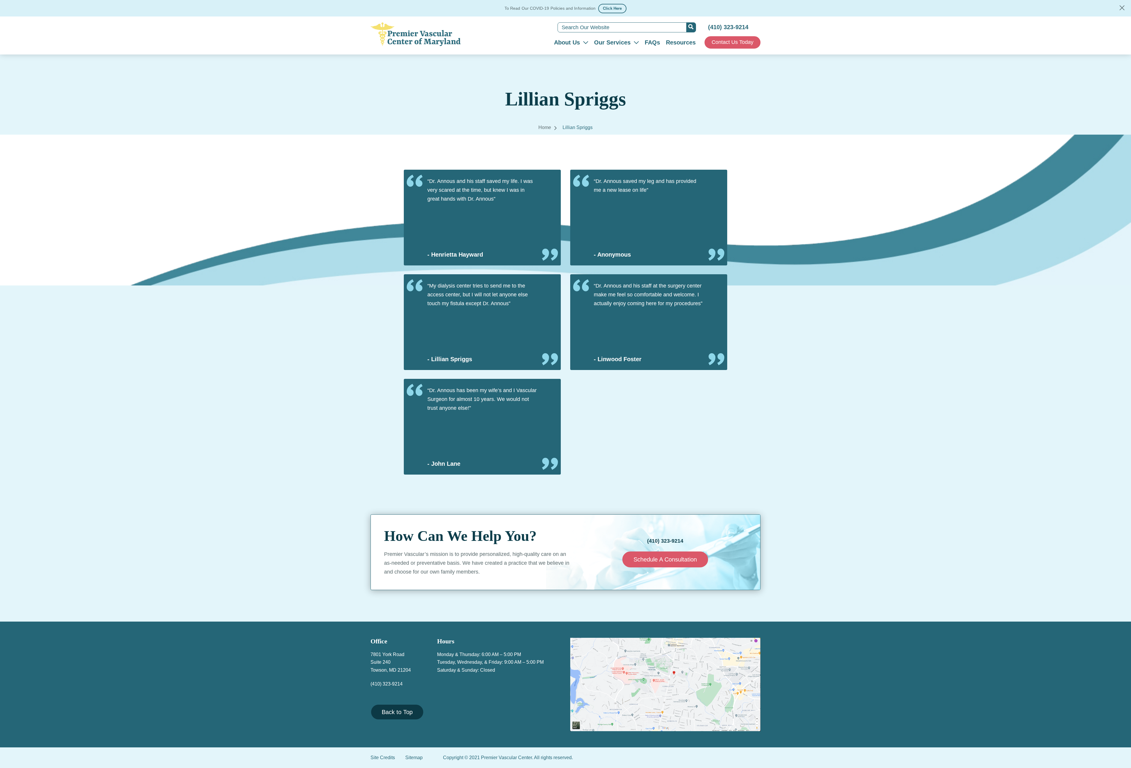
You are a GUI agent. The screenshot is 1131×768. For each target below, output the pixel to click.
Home (544, 127)
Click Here (612, 8)
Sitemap (414, 757)
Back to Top (397, 712)
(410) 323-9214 (728, 27)
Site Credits (383, 757)
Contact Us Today (732, 42)
